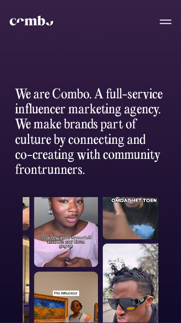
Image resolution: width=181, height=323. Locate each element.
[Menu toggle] (159, 21)
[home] (31, 20)
